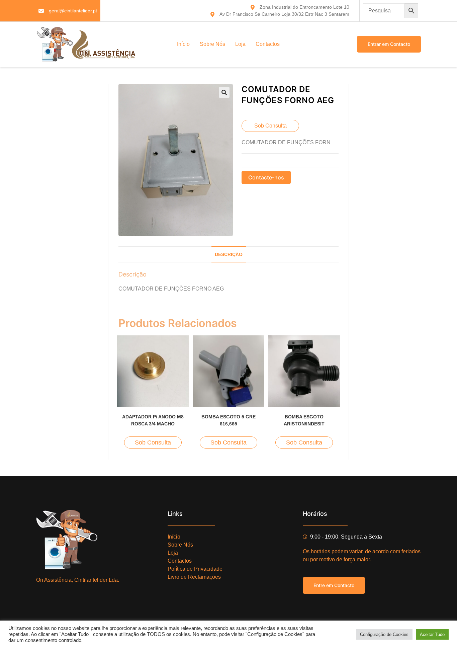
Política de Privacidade (195, 569)
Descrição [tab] (229, 254)
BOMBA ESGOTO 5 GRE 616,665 (228, 420)
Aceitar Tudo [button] (432, 634)
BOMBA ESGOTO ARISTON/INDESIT (304, 420)
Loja (240, 44)
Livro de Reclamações (194, 577)
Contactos (268, 44)
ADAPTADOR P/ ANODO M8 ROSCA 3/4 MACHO (153, 420)
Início (183, 44)
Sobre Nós (212, 44)
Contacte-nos (266, 177)
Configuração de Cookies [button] (384, 634)
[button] (224, 92)
